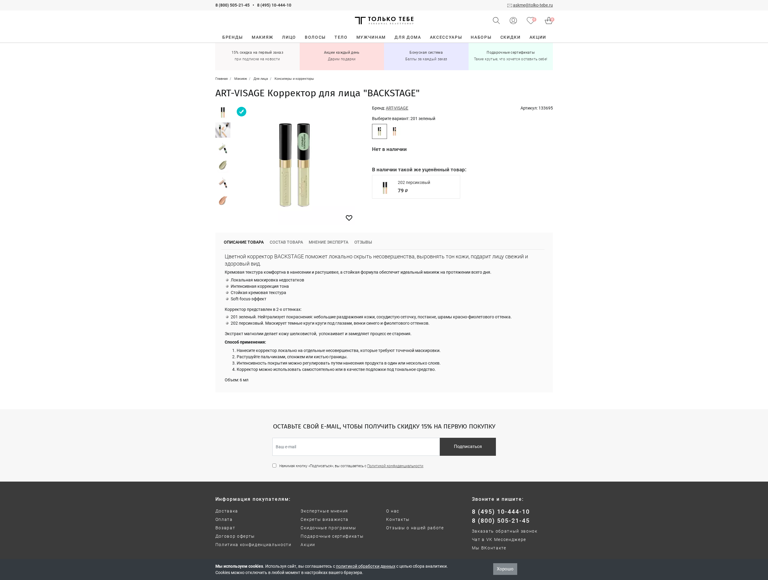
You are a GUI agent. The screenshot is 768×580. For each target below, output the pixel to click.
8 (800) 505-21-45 (232, 5)
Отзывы (363, 242)
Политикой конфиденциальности (395, 466)
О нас (392, 511)
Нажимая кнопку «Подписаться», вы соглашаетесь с (351, 466)
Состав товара (286, 242)
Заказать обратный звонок (505, 531)
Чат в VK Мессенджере (499, 539)
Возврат (225, 527)
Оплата (224, 519)
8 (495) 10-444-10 (274, 5)
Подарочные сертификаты (332, 536)
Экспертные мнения (324, 511)
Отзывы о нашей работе (415, 527)
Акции (308, 544)
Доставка (226, 511)
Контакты (398, 519)
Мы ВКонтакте (489, 547)
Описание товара (244, 242)
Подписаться (468, 446)
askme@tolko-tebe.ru (533, 5)
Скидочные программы (328, 527)
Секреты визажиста (325, 519)
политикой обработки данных (365, 566)
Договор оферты (235, 536)
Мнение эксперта (328, 242)
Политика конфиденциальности (253, 544)
